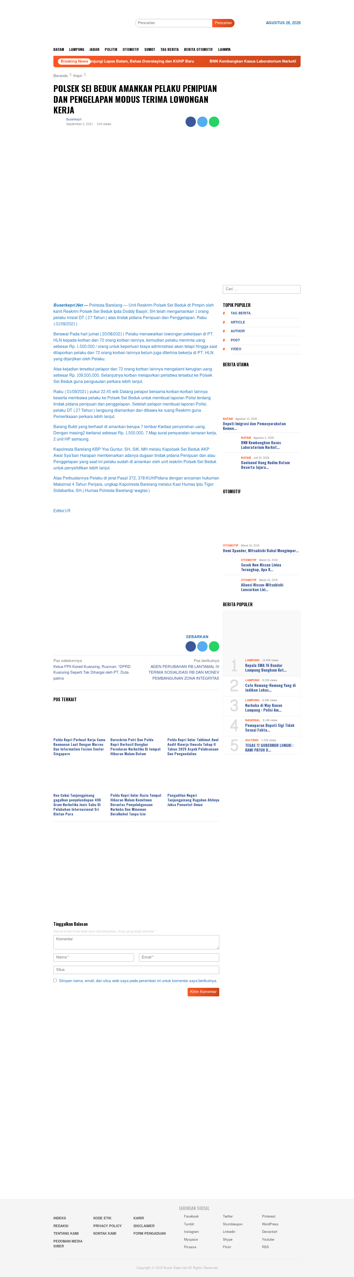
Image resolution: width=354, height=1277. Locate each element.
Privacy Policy (107, 1226)
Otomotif (230, 545)
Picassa (190, 1247)
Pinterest (268, 1216)
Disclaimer (143, 1226)
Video (236, 349)
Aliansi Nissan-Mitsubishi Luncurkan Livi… (262, 587)
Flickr (227, 1247)
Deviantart (269, 1232)
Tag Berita (241, 313)
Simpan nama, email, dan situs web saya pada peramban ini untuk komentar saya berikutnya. (138, 980)
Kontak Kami (104, 1234)
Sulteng (252, 740)
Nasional (252, 720)
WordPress (270, 1224)
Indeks (59, 1218)
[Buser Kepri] (92, 24)
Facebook (191, 1216)
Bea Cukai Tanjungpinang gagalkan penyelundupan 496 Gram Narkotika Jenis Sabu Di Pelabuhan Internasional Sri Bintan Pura (77, 804)
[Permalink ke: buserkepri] (58, 122)
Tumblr (189, 1224)
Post (235, 340)
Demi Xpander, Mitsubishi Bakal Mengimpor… (261, 550)
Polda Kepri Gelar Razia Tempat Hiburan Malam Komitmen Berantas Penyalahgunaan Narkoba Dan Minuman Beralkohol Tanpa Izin (135, 804)
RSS (265, 1247)
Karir (138, 1218)
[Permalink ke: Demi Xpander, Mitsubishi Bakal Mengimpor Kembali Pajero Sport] (262, 520)
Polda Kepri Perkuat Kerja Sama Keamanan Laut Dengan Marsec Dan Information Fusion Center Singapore (79, 746)
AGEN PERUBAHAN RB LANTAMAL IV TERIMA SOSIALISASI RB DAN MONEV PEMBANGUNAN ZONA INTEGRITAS (183, 670)
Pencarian (223, 22)
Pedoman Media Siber (67, 1244)
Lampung (252, 660)
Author (238, 331)
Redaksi (60, 1226)
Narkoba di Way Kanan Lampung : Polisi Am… (263, 707)
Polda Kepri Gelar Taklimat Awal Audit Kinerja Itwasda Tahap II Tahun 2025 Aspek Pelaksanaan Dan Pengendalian (192, 746)
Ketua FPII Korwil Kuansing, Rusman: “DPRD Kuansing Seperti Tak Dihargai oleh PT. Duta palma (92, 670)
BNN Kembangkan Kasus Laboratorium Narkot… (261, 444)
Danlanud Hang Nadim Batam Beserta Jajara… (265, 464)
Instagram (191, 1232)
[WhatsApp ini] (214, 122)
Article (238, 322)
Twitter (228, 1216)
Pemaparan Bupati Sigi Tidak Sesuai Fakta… (269, 727)
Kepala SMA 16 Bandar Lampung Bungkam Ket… (266, 667)
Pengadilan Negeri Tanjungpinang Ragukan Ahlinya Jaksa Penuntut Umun (193, 799)
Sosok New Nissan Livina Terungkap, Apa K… (261, 567)
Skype (227, 1240)
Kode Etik (102, 1218)
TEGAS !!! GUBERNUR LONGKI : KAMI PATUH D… (269, 747)
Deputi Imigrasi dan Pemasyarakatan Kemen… (254, 425)
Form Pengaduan (149, 1234)
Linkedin (229, 1232)
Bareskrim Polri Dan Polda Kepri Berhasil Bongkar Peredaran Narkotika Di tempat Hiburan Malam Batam (135, 746)
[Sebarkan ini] (191, 122)
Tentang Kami (66, 1234)
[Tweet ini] (202, 122)
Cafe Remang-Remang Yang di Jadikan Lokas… (270, 687)
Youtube (268, 1240)
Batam (228, 418)
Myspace (191, 1240)
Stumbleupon (233, 1224)
